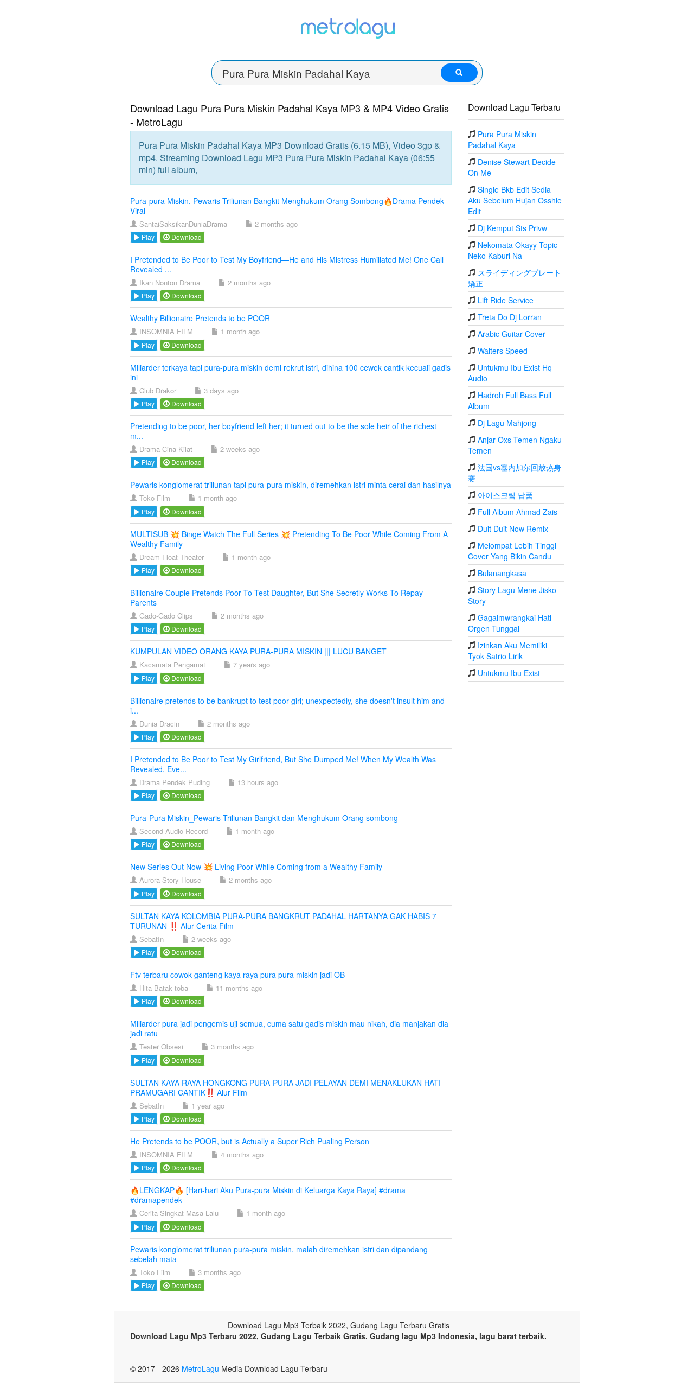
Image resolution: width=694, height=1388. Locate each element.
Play (147, 236)
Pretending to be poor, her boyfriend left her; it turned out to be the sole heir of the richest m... (283, 431)
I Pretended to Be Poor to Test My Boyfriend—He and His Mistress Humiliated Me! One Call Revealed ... (287, 264)
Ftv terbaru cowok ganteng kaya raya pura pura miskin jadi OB (237, 974)
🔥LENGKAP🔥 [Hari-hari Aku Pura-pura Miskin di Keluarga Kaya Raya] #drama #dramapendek (268, 1195)
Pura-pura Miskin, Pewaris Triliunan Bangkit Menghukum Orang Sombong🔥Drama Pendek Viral (287, 205)
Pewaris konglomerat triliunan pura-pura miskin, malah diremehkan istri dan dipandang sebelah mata (279, 1254)
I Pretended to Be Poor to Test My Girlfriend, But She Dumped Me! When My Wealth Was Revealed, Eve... (283, 764)
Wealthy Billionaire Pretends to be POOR (200, 318)
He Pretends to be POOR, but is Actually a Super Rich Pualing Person (249, 1141)
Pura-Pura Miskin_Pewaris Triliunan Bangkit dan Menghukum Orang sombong (264, 817)
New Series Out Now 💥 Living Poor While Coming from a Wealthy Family (256, 866)
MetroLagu (200, 1368)
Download (186, 236)
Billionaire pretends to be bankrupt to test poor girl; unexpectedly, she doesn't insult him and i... (287, 705)
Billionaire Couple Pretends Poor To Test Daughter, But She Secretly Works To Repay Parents (276, 597)
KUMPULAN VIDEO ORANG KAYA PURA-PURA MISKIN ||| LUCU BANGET (258, 651)
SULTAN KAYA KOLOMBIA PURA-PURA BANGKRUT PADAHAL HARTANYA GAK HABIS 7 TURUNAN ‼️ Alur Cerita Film (283, 921)
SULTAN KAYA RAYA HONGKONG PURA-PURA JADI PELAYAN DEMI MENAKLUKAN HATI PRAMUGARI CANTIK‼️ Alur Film (285, 1087)
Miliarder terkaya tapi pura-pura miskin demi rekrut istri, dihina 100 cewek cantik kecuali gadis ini (290, 372)
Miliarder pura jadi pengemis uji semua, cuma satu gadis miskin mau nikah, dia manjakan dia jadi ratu (289, 1028)
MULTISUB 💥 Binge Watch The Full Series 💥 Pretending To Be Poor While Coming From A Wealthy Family (289, 539)
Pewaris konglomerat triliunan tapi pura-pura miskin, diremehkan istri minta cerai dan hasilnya (290, 484)
